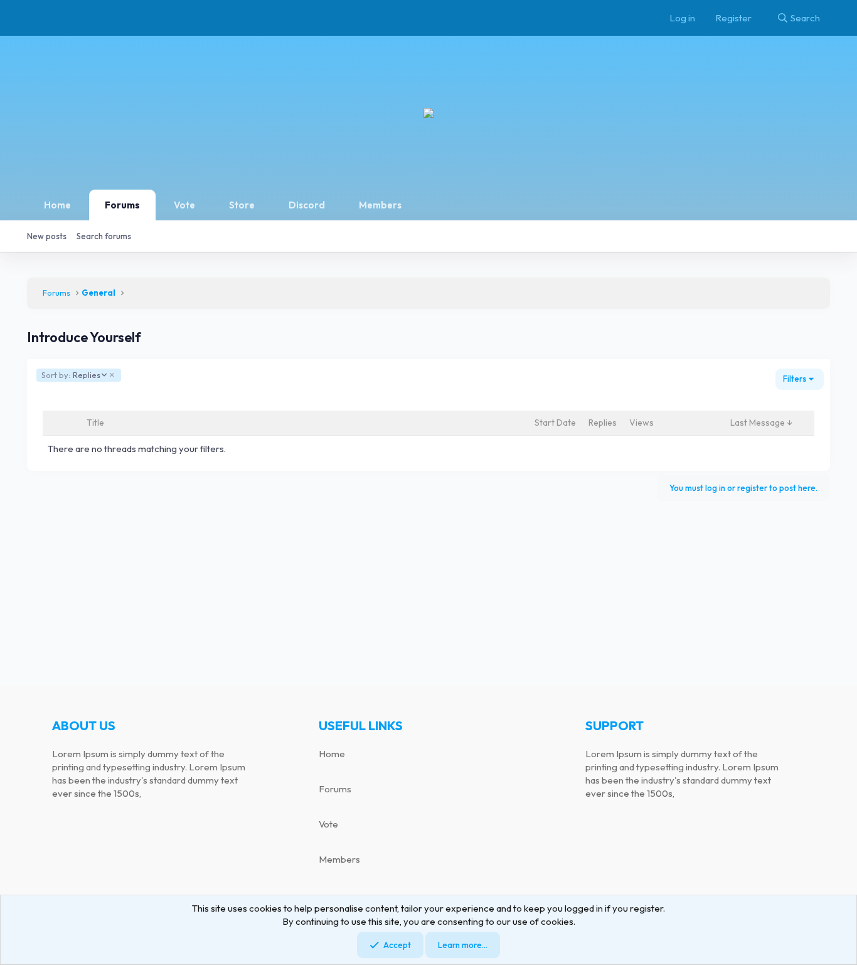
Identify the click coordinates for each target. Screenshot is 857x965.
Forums (122, 205)
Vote (184, 205)
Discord (307, 205)
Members (380, 205)
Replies (70, 375)
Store (242, 205)
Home (57, 205)
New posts (47, 236)
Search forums (104, 236)
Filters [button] (794, 379)
